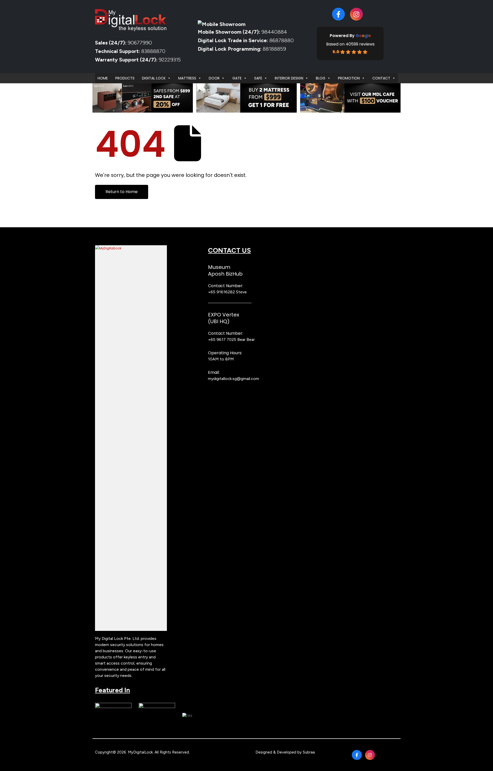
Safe (258, 78)
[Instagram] (356, 14)
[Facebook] (338, 14)
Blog (320, 78)
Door (214, 78)
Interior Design (289, 78)
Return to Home (122, 192)
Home (103, 78)
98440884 (273, 32)
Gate (237, 78)
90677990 (140, 43)
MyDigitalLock (140, 752)
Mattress (187, 78)
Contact (381, 78)
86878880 (281, 40)
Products (125, 78)
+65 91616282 (221, 291)
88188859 (274, 49)
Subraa (309, 752)
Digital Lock (154, 78)
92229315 (170, 60)
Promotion (349, 78)
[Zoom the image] (131, 248)
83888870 (153, 51)
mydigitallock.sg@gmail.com (233, 378)
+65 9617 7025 (222, 339)
